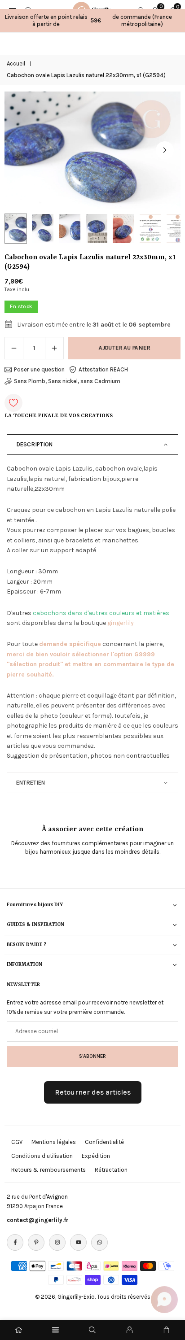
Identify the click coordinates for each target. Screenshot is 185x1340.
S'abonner (92, 1056)
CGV (16, 1142)
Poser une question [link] (39, 369)
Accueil (16, 63)
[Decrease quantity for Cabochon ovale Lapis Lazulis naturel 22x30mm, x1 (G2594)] (14, 348)
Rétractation (111, 1169)
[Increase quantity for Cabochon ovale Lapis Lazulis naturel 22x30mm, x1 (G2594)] (54, 348)
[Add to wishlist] (13, 403)
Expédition (96, 1155)
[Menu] (55, 1330)
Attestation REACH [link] (103, 369)
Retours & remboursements (48, 1169)
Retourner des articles (93, 1092)
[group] (92, 150)
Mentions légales (53, 1142)
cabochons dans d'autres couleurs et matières (101, 613)
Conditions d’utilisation (42, 1155)
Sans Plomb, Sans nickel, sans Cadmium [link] (67, 381)
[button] (165, 150)
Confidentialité (104, 1142)
